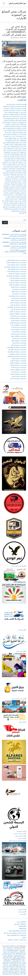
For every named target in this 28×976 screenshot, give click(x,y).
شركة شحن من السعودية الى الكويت (17, 284)
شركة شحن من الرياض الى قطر (18, 300)
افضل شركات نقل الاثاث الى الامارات (12, 120)
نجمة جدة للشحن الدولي (14, 963)
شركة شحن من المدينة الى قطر (18, 345)
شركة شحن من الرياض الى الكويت (18, 302)
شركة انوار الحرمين (18, 948)
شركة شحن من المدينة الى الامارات (17, 322)
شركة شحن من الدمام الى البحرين (18, 374)
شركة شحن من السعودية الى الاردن (17, 278)
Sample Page (22, 928)
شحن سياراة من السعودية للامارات (18, 146)
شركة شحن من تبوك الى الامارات (18, 316)
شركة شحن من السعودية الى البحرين (17, 282)
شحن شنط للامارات (8, 152)
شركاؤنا (24, 937)
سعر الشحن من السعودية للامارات (14, 128)
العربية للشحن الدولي (6, 973)
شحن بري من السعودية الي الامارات (14, 134)
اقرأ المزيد (22, 99)
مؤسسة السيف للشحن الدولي (12, 950)
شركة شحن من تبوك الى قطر (19, 338)
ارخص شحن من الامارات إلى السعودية (13, 110)
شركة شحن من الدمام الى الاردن (18, 329)
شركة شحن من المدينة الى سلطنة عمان (16, 356)
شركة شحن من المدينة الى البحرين (18, 378)
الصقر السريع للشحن (14, 968)
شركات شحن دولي (10, 104)
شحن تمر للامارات (8, 144)
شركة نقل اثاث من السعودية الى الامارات (16, 190)
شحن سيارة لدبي (10, 150)
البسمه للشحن (23, 972)
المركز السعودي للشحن (14, 969)
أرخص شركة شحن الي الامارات (17, 106)
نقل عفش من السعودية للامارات (18, 210)
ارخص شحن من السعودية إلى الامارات (17, 112)
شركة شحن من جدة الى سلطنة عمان (17, 296)
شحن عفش (7, 154)
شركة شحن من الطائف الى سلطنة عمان (16, 347)
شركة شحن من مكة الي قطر (19, 342)
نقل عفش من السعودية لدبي (15, 206)
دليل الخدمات (6, 953)
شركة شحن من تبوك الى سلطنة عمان (17, 349)
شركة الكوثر (5, 969)
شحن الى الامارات (20, 104)
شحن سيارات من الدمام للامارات (14, 148)
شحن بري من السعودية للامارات (15, 138)
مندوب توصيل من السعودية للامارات (12, 200)
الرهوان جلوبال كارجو (10, 966)
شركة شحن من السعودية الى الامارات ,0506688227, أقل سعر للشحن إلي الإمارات (14, 30)
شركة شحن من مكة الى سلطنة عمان (17, 354)
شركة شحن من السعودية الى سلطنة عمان (16, 275)
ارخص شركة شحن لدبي (14, 116)
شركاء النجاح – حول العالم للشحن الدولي (16, 935)
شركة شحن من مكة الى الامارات (18, 320)
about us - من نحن (21, 921)
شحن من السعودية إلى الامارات (18, 162)
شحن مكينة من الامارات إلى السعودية (13, 160)
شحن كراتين (23, 156)
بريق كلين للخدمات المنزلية (18, 956)
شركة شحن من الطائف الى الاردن (18, 325)
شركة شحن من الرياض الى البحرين (18, 304)
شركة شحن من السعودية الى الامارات (17, 273)
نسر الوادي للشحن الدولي (12, 951)
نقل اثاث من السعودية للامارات (16, 202)
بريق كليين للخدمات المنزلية (20, 954)
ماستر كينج (4, 954)
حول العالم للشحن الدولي (17, 3)
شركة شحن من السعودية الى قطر (18, 280)
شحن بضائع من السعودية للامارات (14, 142)
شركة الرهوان (16, 947)
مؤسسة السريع (10, 948)
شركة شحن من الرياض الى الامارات (17, 311)
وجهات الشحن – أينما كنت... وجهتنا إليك (17, 939)
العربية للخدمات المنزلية (17, 973)
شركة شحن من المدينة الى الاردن (18, 334)
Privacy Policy (22, 926)
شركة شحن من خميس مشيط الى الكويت (16, 260)
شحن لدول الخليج (11, 158)
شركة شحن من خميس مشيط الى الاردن (16, 264)
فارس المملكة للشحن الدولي (15, 965)
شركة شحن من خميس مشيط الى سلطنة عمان (15, 267)
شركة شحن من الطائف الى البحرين (18, 369)
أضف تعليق (21, 213)
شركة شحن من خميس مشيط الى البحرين (16, 271)
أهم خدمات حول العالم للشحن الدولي (17, 930)
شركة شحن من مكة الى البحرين (18, 376)
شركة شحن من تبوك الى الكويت (18, 367)
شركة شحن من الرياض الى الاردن (18, 309)
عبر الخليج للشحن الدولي (13, 972)
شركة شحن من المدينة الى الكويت (18, 365)
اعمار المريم (12, 953)
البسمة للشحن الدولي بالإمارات (19, 957)
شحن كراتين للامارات (15, 156)
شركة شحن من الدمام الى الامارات (18, 318)
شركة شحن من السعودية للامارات (12, 188)
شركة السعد (23, 971)
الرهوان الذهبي (9, 947)
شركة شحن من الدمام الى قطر (18, 340)
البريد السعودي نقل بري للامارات (18, 122)
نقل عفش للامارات (21, 204)
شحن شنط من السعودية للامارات (18, 154)
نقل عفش (6, 202)
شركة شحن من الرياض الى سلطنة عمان (16, 307)
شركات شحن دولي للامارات (16, 174)
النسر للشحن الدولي (8, 956)
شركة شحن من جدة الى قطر (19, 293)
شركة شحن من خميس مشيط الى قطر (17, 269)
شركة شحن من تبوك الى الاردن (18, 327)
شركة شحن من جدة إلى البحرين (18, 298)
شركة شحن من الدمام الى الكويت (18, 360)
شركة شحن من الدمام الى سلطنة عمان (17, 351)
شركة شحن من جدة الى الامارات (18, 287)
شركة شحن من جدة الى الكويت (18, 291)
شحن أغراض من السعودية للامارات (15, 130)
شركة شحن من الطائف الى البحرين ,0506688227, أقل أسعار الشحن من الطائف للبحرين (15, 251)
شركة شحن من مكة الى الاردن (19, 331)
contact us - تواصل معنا (20, 924)
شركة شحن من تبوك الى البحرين (18, 371)
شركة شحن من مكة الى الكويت (18, 358)
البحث (24, 220)
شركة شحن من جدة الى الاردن (19, 289)
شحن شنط (16, 152)
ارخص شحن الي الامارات (16, 108)
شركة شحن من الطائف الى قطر (18, 336)
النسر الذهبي (17, 971)
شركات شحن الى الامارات (15, 172)
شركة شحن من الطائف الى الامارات (17, 313)
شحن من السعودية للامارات (13, 164)
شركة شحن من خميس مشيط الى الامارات (16, 262)
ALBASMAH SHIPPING (16, 959)
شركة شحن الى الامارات (16, 182)
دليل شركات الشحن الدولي (15, 962)
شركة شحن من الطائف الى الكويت (18, 363)
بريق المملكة (10, 954)
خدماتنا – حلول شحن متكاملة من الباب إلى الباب (15, 933)
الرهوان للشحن (19, 953)
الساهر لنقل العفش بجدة (8, 971)
